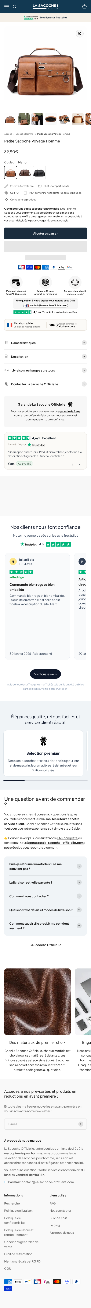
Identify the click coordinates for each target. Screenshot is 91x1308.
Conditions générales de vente (21, 1244)
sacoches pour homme (38, 1158)
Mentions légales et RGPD (22, 1261)
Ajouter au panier (45, 233)
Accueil (8, 134)
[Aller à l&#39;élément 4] (51, 119)
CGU (7, 1268)
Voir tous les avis (45, 674)
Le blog (55, 1225)
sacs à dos (62, 1158)
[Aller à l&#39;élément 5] (64, 119)
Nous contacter (60, 1210)
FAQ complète (67, 838)
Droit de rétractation (18, 1254)
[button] (45, 246)
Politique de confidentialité (14, 1220)
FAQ (53, 1203)
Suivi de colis (58, 1218)
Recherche (12, 1203)
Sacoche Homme (24, 134)
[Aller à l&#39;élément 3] (37, 119)
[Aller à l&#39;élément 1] (10, 119)
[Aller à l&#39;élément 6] (78, 119)
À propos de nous (62, 1232)
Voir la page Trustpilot (54, 688)
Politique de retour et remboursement (19, 1232)
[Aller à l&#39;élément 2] (24, 119)
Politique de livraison (18, 1210)
